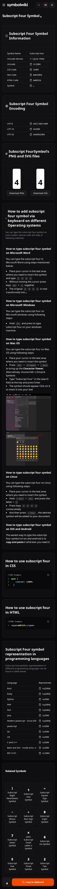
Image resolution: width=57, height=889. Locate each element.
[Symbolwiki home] (17, 5)
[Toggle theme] (52, 5)
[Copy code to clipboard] (48, 575)
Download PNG (16, 193)
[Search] (39, 5)
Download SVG (40, 193)
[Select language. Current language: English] (45, 5)
